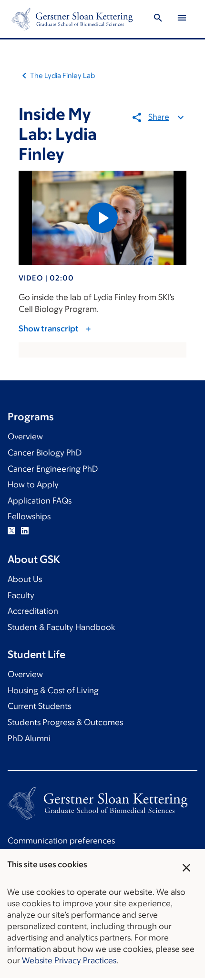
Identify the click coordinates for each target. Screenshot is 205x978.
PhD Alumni (29, 738)
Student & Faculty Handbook (61, 627)
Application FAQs (40, 500)
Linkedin (25, 530)
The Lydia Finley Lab (62, 75)
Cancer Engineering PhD (53, 469)
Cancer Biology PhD (45, 452)
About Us (25, 579)
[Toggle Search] (158, 19)
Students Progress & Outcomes (65, 722)
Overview (25, 436)
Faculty (21, 595)
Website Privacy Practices (69, 960)
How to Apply (33, 484)
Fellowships (29, 516)
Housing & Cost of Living (53, 690)
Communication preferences (61, 840)
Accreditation (33, 611)
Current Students (39, 706)
